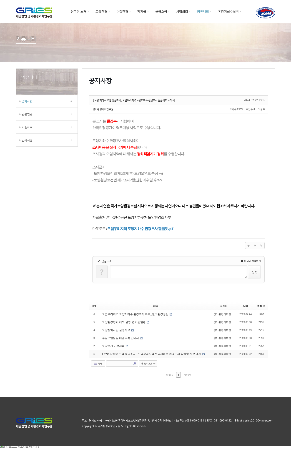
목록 (99, 363)
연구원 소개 (78, 11)
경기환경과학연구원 (103, 109)
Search (135, 363)
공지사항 (47, 101)
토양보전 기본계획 (113, 346)
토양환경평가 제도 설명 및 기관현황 (124, 322)
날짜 (245, 306)
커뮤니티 (203, 11)
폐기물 (141, 11)
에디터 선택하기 (252, 261)
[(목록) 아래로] (255, 245)
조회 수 (261, 306)
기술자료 (47, 127)
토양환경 (101, 11)
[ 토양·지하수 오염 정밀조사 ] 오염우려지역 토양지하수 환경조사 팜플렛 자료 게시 (134, 100)
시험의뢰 (182, 11)
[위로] (248, 245)
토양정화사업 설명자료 (116, 330)
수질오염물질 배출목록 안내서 (121, 338)
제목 (155, 306)
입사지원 (47, 140)
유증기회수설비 (228, 11)
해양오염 (161, 11)
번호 (94, 306)
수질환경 (122, 11)
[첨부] (261, 245)
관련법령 (47, 114)
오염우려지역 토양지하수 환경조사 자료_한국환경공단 (135, 314)
